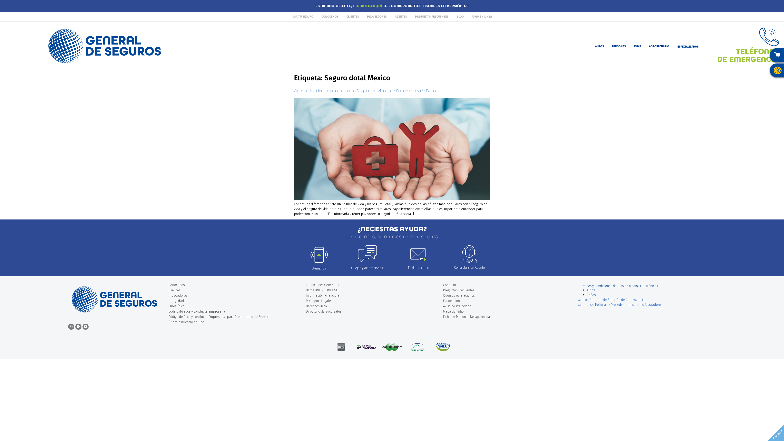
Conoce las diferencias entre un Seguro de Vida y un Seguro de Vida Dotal (365, 90)
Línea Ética (176, 306)
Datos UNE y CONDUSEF (322, 290)
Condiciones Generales (322, 285)
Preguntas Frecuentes (432, 16)
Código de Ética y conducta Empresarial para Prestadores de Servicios (219, 317)
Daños (591, 295)
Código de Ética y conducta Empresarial (197, 311)
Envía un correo (419, 268)
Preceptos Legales (319, 301)
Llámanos (319, 268)
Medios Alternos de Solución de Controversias (612, 300)
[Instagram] (71, 327)
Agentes (401, 16)
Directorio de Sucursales (323, 311)
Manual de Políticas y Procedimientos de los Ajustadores (620, 305)
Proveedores (377, 16)
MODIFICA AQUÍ (367, 6)
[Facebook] (78, 327)
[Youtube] (85, 327)
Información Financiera (322, 295)
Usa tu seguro (302, 16)
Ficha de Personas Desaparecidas (467, 317)
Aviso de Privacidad (457, 306)
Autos (590, 290)
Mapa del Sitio (453, 311)
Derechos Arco (316, 306)
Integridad (176, 301)
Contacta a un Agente (469, 268)
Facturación (451, 301)
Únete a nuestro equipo (186, 322)
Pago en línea (482, 16)
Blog (460, 16)
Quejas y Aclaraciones (367, 268)
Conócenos (330, 16)
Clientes (352, 16)
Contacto (449, 285)
